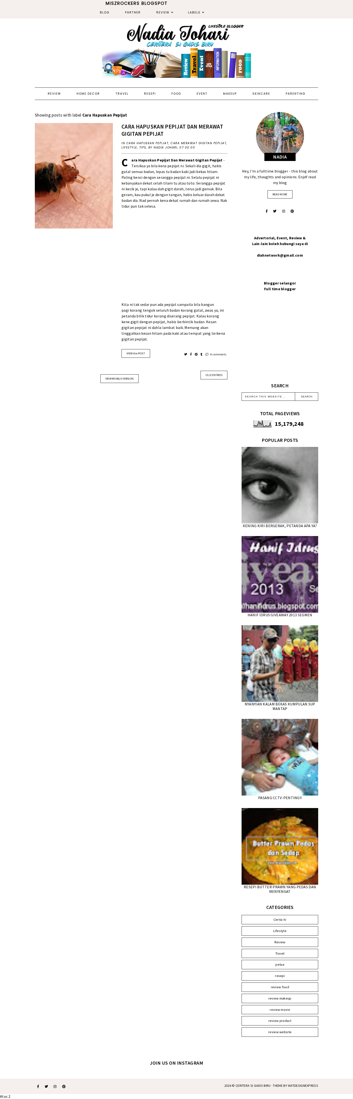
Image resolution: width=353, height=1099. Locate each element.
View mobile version (119, 378)
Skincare (261, 94)
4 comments (218, 354)
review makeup (280, 998)
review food (280, 987)
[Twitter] (274, 211)
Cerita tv (280, 919)
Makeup (230, 94)
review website (280, 1032)
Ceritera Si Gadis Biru (253, 1085)
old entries (214, 375)
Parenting (295, 94)
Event (202, 94)
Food (176, 94)
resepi (280, 976)
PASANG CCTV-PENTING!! (280, 797)
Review (163, 12)
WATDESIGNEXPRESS (303, 1085)
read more (280, 194)
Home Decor (88, 94)
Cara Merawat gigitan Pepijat (198, 143)
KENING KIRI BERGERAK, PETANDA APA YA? (280, 525)
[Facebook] (267, 211)
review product (280, 1021)
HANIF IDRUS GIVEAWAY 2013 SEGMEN (280, 614)
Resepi (150, 94)
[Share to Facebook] (191, 354)
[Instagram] (283, 211)
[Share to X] (186, 354)
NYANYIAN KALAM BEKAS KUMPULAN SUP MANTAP (280, 706)
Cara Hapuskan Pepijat (147, 143)
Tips (142, 147)
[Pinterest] (292, 211)
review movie (280, 1009)
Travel (122, 94)
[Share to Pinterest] (196, 354)
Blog (105, 12)
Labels (194, 12)
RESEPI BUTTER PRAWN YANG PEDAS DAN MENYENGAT (280, 889)
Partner (133, 12)
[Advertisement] (174, 258)
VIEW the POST (136, 353)
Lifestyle (129, 147)
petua (279, 964)
